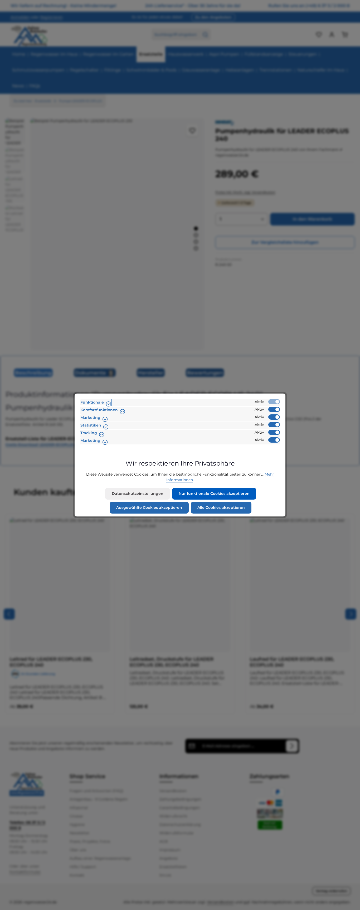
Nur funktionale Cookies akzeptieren (214, 493)
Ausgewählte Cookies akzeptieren (149, 507)
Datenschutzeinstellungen (137, 493)
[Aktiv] (274, 401)
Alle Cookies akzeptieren (221, 507)
